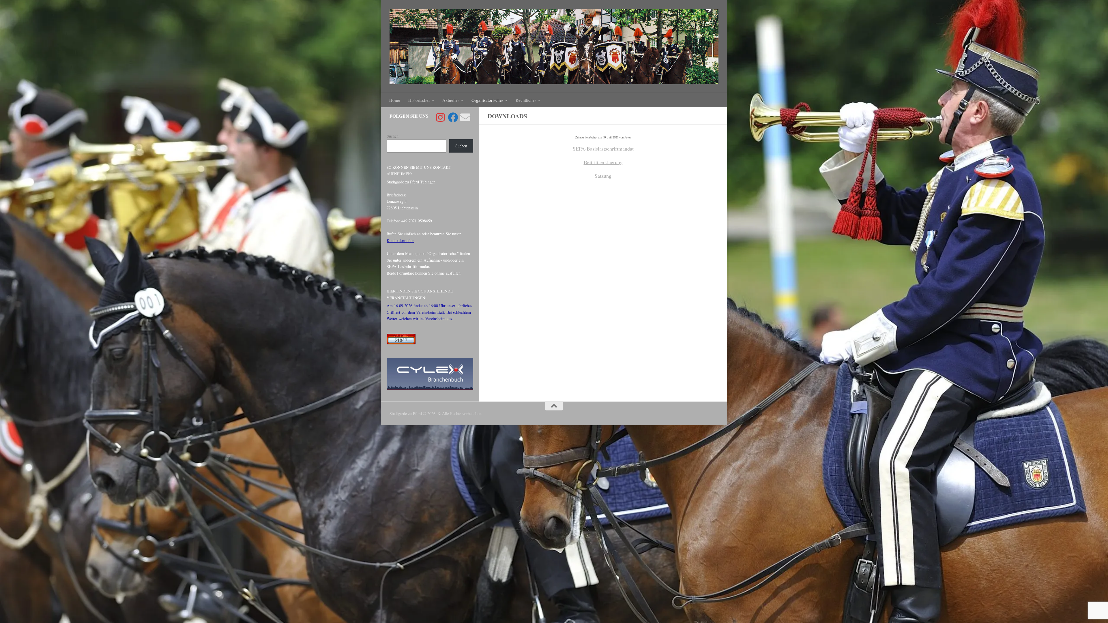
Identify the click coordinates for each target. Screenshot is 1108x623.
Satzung (603, 175)
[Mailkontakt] (465, 117)
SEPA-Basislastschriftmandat (603, 148)
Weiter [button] (708, 10)
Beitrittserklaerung (603, 162)
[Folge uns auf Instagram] (440, 117)
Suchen (392, 136)
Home (394, 100)
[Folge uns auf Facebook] (453, 117)
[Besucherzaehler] (401, 343)
